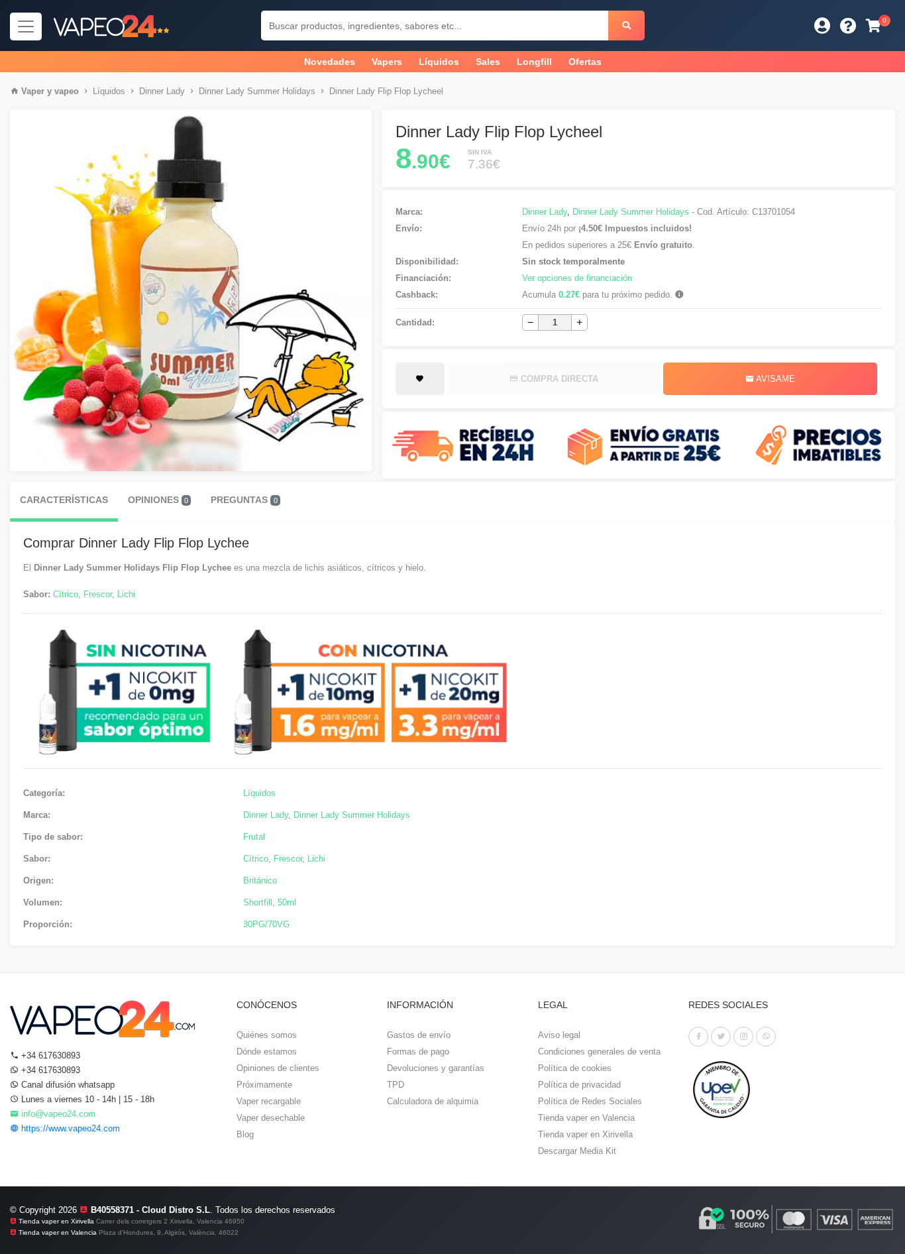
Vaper (32, 91)
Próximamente (264, 1085)
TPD (395, 1085)
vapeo (66, 91)
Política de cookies (575, 1068)
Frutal (254, 837)
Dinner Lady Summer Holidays (257, 91)
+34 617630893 (49, 1055)
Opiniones (158, 499)
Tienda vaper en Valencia (586, 1118)
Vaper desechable (271, 1118)
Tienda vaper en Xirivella (585, 1134)
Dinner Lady (162, 91)
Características (64, 499)
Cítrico (65, 594)
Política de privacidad (579, 1085)
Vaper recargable (269, 1101)
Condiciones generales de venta (599, 1051)
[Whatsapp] (766, 1037)
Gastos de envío (419, 1035)
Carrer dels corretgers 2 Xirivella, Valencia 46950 (170, 1221)
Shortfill (257, 902)
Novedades (329, 61)
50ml (287, 902)
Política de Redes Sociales (590, 1101)
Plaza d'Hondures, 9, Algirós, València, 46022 (169, 1232)
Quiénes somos (267, 1035)
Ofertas (585, 61)
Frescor (97, 594)
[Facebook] (698, 1037)
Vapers (387, 61)
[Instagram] (743, 1037)
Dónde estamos (267, 1051)
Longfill (534, 61)
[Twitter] (721, 1037)
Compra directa (558, 379)
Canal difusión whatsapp (67, 1085)
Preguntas (244, 499)
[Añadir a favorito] (420, 379)
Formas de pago (418, 1051)
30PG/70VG (266, 924)
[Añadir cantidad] (579, 322)
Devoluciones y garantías (435, 1068)
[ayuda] (848, 25)
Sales (488, 61)
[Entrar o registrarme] (822, 25)
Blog (245, 1134)
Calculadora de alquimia (432, 1101)
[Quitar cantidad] (530, 322)
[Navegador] (26, 26)
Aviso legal (559, 1035)
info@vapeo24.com (57, 1114)
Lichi (126, 594)
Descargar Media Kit (577, 1151)
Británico (260, 880)
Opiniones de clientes (278, 1068)
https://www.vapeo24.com (69, 1128)
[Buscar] (626, 25)
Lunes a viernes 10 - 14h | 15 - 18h (86, 1099)
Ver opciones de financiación (577, 278)
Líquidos (439, 61)
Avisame (774, 379)
